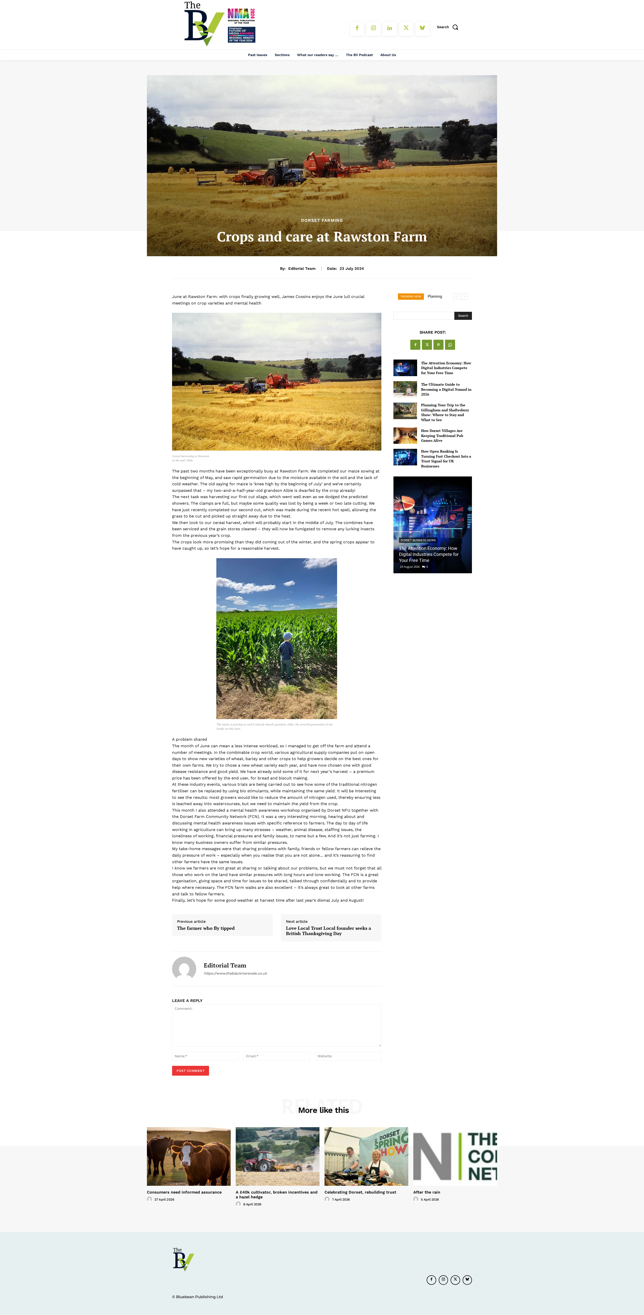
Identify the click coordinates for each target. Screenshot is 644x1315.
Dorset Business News (418, 540)
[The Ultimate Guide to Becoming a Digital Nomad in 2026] (405, 389)
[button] (449, 27)
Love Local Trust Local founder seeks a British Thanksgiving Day (328, 931)
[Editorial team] (184, 969)
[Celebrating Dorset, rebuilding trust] (366, 1156)
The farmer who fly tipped (206, 928)
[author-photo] (150, 1199)
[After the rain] (455, 1156)
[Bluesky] (422, 29)
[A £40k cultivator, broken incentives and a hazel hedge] (277, 1156)
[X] (406, 29)
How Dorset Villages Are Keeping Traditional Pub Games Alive (442, 435)
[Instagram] (373, 29)
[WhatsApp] (450, 345)
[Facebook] (357, 29)
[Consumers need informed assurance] (189, 1156)
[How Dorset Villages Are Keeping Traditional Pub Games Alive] (405, 435)
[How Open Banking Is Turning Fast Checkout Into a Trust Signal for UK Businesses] (405, 457)
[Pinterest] (438, 345)
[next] (464, 296)
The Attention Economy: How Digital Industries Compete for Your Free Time (446, 368)
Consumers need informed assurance (184, 1192)
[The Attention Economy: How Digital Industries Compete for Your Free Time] (405, 368)
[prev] (456, 296)
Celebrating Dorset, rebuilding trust (360, 1192)
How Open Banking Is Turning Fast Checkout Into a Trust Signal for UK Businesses (446, 458)
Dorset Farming (322, 220)
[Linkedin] (390, 29)
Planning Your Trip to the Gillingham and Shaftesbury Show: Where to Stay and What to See (445, 412)
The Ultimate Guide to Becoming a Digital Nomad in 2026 (446, 389)
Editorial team (301, 268)
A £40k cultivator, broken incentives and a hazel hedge (276, 1194)
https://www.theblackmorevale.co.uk (235, 973)
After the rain (426, 1192)
